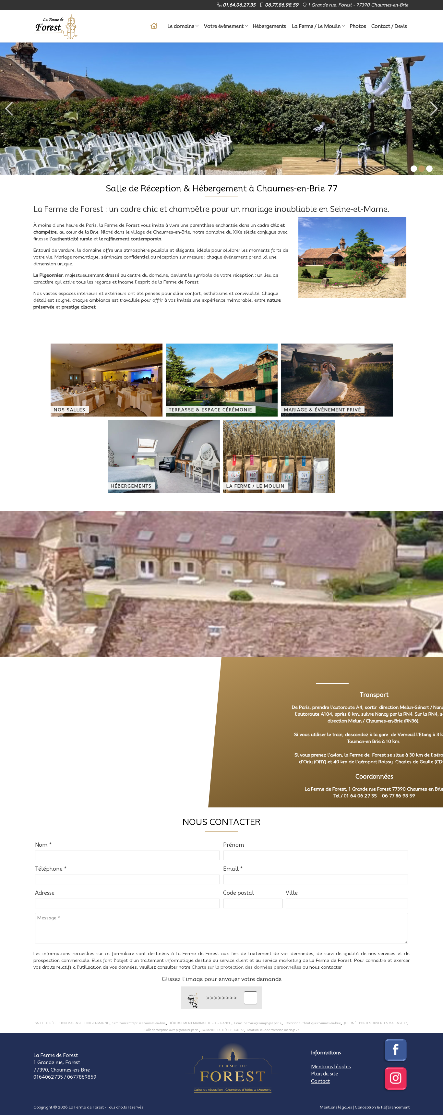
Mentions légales (331, 1067)
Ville (292, 893)
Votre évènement (224, 26)
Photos (358, 26)
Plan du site (324, 1074)
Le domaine (180, 26)
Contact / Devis (389, 26)
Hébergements (269, 26)
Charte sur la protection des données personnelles (246, 967)
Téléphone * (51, 869)
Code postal (238, 893)
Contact (320, 1081)
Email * (233, 869)
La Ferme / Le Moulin (316, 26)
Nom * (43, 845)
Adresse (44, 893)
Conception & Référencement (382, 1107)
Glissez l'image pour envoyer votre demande (221, 979)
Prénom (233, 845)
